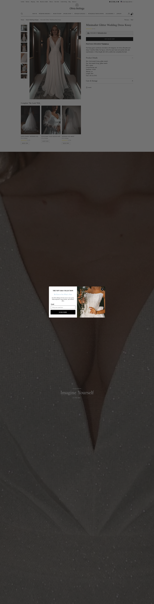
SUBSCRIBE (63, 312)
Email (52, 304)
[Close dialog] (102, 289)
